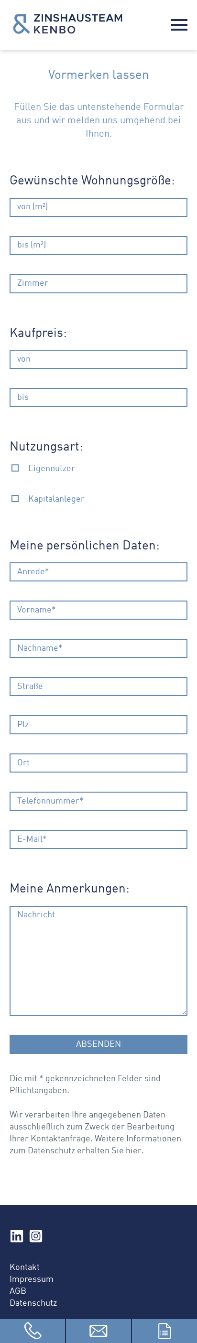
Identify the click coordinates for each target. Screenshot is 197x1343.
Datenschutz (33, 1303)
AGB (18, 1291)
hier (134, 1151)
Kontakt (25, 1267)
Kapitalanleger (56, 499)
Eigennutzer (51, 468)
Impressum (32, 1279)
